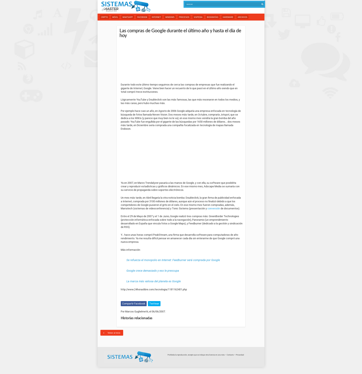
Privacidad (240, 355)
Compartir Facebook (133, 303)
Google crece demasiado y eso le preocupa (152, 270)
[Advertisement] (142, 60)
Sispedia (198, 17)
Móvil (115, 17)
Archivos (242, 17)
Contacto (230, 355)
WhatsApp (127, 17)
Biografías (212, 17)
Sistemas (126, 6)
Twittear (154, 303)
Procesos (184, 17)
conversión (213, 208)
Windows (169, 17)
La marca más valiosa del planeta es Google (153, 281)
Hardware (228, 17)
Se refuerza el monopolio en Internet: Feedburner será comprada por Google (173, 260)
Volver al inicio (114, 333)
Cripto (104, 17)
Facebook (142, 17)
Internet (156, 17)
